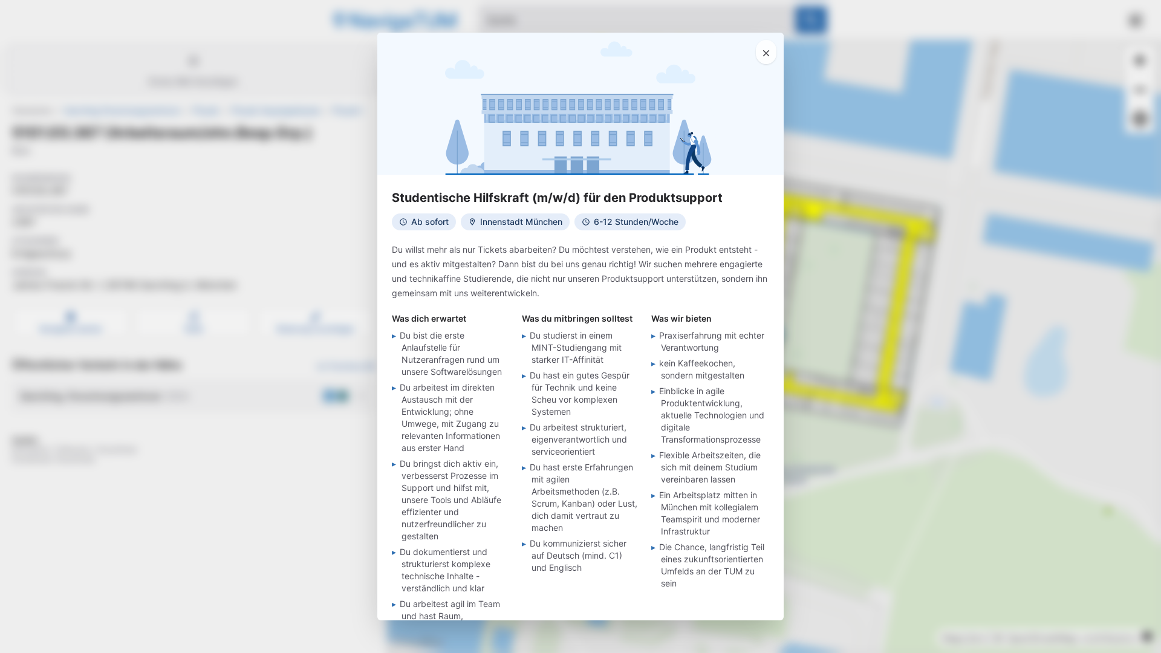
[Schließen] (766, 52)
